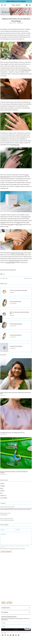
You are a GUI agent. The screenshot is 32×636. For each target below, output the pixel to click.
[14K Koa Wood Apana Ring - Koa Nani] (16, 89)
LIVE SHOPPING (3, 497)
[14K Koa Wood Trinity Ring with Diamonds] (16, 50)
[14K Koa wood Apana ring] (16, 157)
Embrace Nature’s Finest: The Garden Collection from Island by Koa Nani (15, 393)
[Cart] (29, 5)
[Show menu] (1, 5)
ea (19, 222)
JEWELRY (2, 483)
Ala (17, 222)
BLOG (1, 493)
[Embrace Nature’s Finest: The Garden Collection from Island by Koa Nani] (16, 374)
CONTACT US (3, 495)
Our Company (4, 612)
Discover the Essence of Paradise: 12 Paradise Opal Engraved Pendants (14, 472)
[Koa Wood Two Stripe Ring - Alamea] (16, 201)
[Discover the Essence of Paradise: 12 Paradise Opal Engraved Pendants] (16, 453)
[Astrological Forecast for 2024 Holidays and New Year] (16, 414)
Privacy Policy (22, 545)
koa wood (10, 224)
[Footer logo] (6, 602)
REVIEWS (2, 490)
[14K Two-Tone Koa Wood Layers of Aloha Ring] (16, 121)
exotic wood (19, 224)
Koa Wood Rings (10, 262)
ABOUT (1, 488)
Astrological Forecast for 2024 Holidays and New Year (12, 432)
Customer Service (5, 607)
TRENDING (2, 486)
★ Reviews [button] (1, 319)
